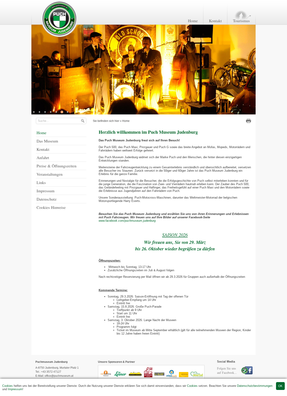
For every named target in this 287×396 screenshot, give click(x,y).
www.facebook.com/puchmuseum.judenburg (127, 220)
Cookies (7, 385)
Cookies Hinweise (51, 207)
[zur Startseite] (59, 36)
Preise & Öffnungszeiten (56, 165)
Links (41, 182)
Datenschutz (47, 199)
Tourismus (241, 20)
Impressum (15, 389)
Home (193, 20)
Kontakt (215, 20)
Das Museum (47, 141)
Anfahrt (43, 157)
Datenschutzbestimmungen (254, 385)
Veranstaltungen (50, 174)
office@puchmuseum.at (59, 375)
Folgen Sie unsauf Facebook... (227, 370)
